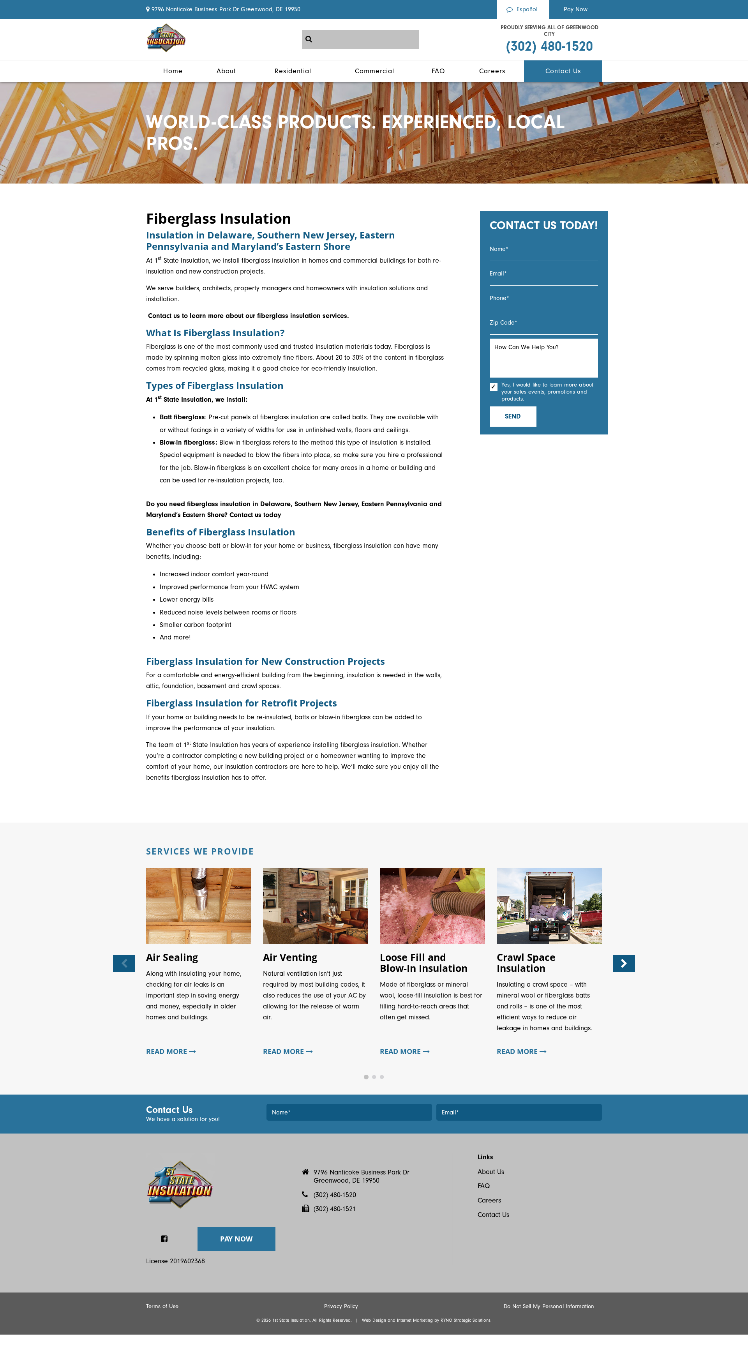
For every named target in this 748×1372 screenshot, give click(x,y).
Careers (489, 1200)
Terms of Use (162, 1306)
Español (527, 9)
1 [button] (366, 1077)
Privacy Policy (341, 1306)
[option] (198, 964)
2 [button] (374, 1077)
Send (513, 416)
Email (498, 273)
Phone (499, 298)
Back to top (13, 1218)
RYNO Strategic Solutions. (466, 1320)
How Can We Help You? (526, 347)
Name (499, 249)
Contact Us (493, 1215)
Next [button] (624, 963)
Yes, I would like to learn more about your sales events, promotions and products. (547, 391)
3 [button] (382, 1077)
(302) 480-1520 (549, 46)
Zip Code (503, 323)
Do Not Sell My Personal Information (549, 1306)
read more (167, 1051)
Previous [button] (124, 963)
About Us (491, 1172)
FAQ (484, 1186)
